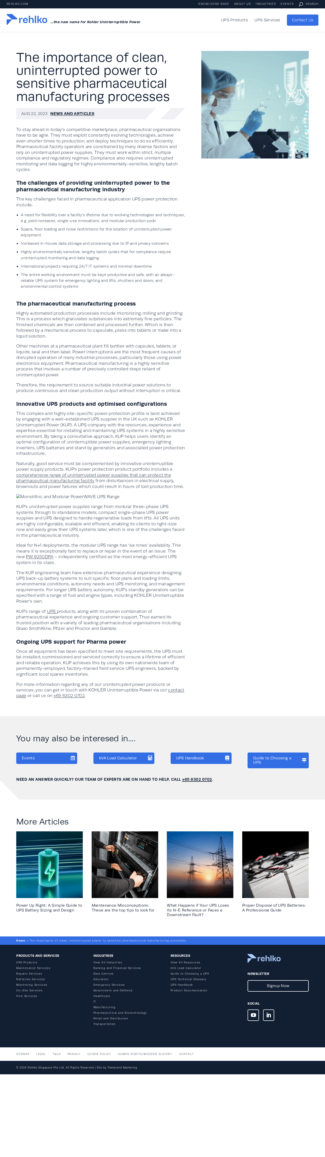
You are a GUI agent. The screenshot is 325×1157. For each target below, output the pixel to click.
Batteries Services (30, 979)
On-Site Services (29, 990)
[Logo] (27, 20)
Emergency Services (109, 985)
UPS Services (267, 20)
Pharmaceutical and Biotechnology (120, 1012)
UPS (52, 611)
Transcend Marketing (122, 1067)
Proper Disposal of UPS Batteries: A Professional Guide (274, 907)
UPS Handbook (190, 758)
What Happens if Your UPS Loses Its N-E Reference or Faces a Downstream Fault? (198, 910)
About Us (242, 4)
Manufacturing (104, 1007)
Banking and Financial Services (117, 968)
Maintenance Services (33, 968)
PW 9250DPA (39, 556)
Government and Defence (113, 990)
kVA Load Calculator (118, 758)
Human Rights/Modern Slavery (145, 1054)
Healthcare (101, 996)
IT (94, 1001)
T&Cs (57, 1054)
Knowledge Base (213, 4)
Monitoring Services (31, 985)
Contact (186, 1054)
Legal (41, 1054)
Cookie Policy (99, 1054)
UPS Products (234, 20)
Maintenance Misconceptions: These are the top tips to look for (123, 907)
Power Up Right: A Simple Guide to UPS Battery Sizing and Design (49, 907)
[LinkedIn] (269, 1016)
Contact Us (302, 20)
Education (101, 979)
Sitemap (23, 1054)
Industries (266, 4)
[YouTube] (253, 1016)
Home (20, 940)
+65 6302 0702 (69, 695)
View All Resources (185, 962)
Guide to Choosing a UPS (272, 760)
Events (287, 4)
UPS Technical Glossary (188, 979)
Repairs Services (29, 973)
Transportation (104, 1024)
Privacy (74, 1054)
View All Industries (107, 962)
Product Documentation (189, 990)
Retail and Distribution (110, 1018)
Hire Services (26, 996)
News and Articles (72, 113)
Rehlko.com (17, 4)
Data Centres (103, 973)
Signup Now (278, 986)
